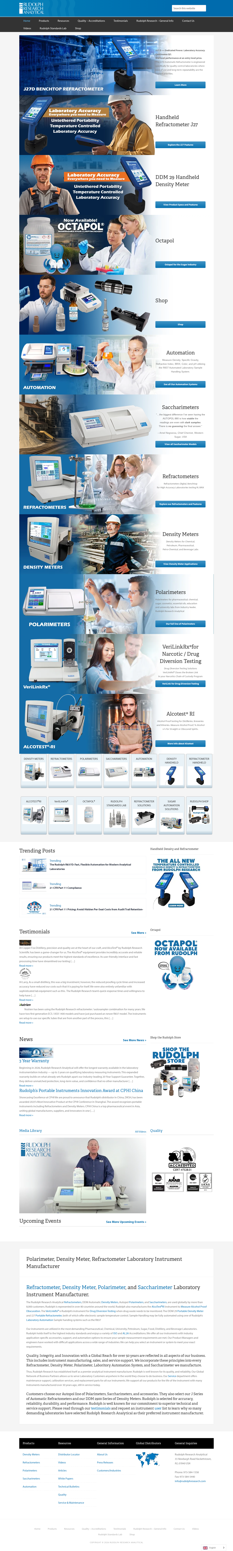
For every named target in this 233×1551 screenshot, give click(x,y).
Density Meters (109, 1302)
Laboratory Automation (39, 1320)
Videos (62, 1462)
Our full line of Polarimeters (180, 623)
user (158, 1408)
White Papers (65, 1478)
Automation (30, 1486)
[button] (33, 769)
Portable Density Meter (190, 1311)
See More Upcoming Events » (126, 1222)
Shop (180, 324)
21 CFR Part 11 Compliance (66, 887)
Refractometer (43, 1287)
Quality (156, 1130)
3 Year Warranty (34, 1060)
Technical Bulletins (68, 1486)
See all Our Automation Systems (180, 384)
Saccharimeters (158, 1302)
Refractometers (72, 1302)
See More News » (134, 1040)
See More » (138, 933)
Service (172, 1376)
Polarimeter (111, 1287)
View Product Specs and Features (180, 204)
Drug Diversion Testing (103, 1311)
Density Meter (79, 1287)
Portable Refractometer (48, 1315)
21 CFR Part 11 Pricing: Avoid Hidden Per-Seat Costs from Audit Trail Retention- (96, 909)
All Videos (140, 1131)
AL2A (126, 1333)
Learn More (180, 84)
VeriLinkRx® (52, 1311)
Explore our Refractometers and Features (180, 504)
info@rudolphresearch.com (190, 1481)
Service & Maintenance (71, 1502)
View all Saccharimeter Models (180, 444)
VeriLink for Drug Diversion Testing (180, 683)
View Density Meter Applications (180, 563)
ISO (115, 1333)
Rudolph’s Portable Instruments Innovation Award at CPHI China (81, 1090)
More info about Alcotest (180, 743)
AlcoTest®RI (158, 1306)
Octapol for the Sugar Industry (180, 264)
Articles (62, 1470)
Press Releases (105, 1462)
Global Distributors (148, 1443)
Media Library (30, 1130)
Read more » (26, 965)
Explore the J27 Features (180, 144)
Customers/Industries (109, 1470)
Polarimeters (136, 1302)
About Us (102, 1454)
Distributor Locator (69, 1454)
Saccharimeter (155, 1287)
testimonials (101, 1408)
